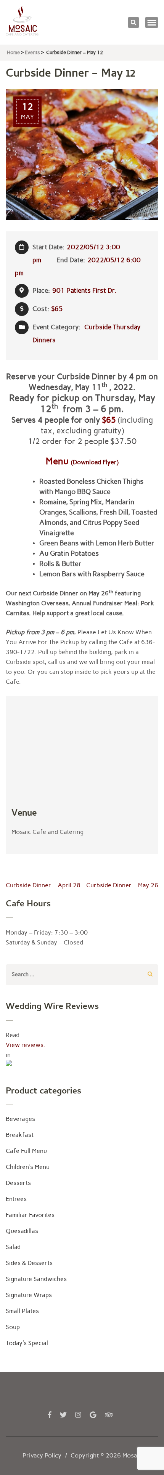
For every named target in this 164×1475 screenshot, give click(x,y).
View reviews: (25, 1045)
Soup (13, 1327)
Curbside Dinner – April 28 (43, 885)
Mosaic (132, 1455)
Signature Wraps (29, 1295)
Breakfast (20, 1134)
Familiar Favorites (30, 1214)
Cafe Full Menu (26, 1150)
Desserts (18, 1182)
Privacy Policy (42, 1455)
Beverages (20, 1118)
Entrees (16, 1198)
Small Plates (22, 1311)
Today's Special (27, 1343)
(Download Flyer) (95, 462)
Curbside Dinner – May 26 (122, 885)
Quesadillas (22, 1231)
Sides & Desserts (29, 1263)
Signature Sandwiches (36, 1279)
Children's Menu (28, 1166)
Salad (13, 1247)
